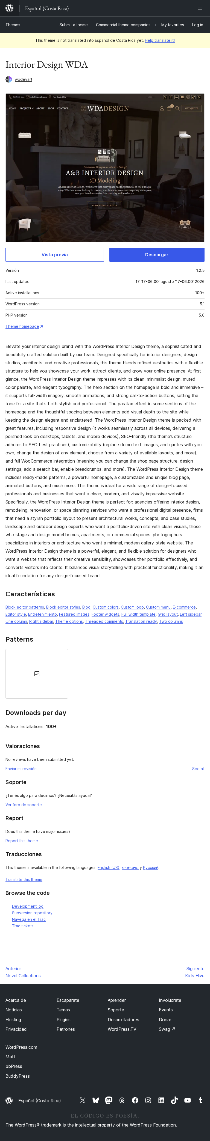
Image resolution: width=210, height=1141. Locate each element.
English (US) (108, 867)
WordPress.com (21, 1047)
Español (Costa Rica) (39, 1100)
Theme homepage (22, 326)
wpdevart (23, 79)
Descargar (156, 254)
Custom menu (158, 607)
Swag (167, 1029)
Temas (63, 1009)
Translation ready (141, 621)
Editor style (15, 614)
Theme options (69, 621)
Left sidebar (191, 614)
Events (166, 1009)
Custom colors (106, 607)
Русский (150, 867)
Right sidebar (41, 621)
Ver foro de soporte (23, 804)
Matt (10, 1056)
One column (16, 621)
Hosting (13, 1019)
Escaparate (68, 1000)
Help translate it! (160, 40)
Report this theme (21, 840)
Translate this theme (23, 879)
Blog (86, 607)
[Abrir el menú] (201, 8)
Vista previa (55, 254)
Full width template (138, 614)
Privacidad (16, 1029)
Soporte (116, 1009)
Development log (27, 906)
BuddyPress (17, 1076)
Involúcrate (170, 1000)
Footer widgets (105, 614)
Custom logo (132, 607)
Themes (12, 24)
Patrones (66, 1029)
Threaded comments (104, 621)
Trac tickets (23, 925)
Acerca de (15, 1000)
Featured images (74, 614)
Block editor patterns (24, 607)
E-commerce (184, 607)
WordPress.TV (122, 1029)
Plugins (64, 1019)
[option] (36, 674)
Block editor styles (63, 607)
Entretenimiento (42, 614)
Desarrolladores (123, 1019)
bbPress (13, 1066)
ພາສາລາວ (130, 867)
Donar (165, 1019)
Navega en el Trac (29, 919)
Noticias (13, 1009)
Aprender (117, 1000)
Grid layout (168, 614)
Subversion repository (32, 912)
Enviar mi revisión (21, 768)
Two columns (171, 621)
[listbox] (105, 674)
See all (198, 768)
